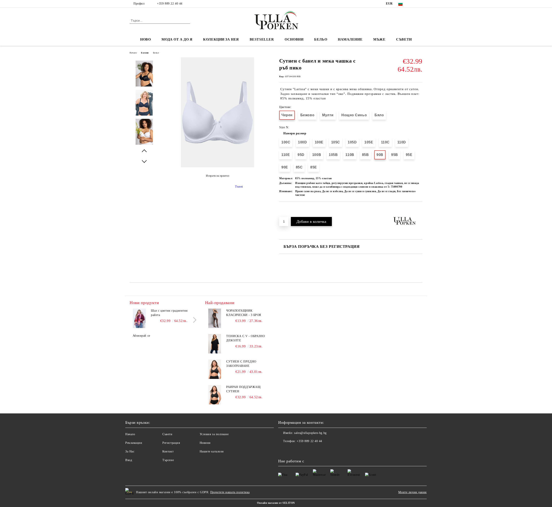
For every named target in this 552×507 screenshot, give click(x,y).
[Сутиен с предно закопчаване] (214, 369)
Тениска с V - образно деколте (245, 338)
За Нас (129, 451)
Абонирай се (141, 335)
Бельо (320, 39)
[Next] (193, 320)
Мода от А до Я (177, 39)
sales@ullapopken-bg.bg (310, 433)
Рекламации (133, 442)
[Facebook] (413, 3)
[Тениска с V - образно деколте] (214, 343)
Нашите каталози (212, 451)
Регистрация (171, 442)
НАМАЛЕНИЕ (350, 39)
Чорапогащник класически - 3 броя (243, 313)
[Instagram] (420, 3)
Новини (205, 442)
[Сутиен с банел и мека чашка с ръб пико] (217, 166)
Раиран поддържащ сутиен (243, 389)
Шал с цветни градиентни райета (169, 313)
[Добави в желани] (287, 209)
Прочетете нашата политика (230, 492)
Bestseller (262, 39)
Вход (128, 460)
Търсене (168, 460)
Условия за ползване (214, 434)
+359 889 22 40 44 (169, 3)
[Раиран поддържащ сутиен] (214, 394)
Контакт (168, 451)
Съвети (404, 39)
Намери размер (294, 133)
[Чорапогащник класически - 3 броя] (214, 318)
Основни (294, 39)
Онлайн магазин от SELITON (276, 502)
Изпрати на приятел (217, 175)
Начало (133, 53)
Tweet (239, 186)
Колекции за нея (221, 39)
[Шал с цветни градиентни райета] (139, 318)
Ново (145, 39)
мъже (379, 39)
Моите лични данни (412, 492)
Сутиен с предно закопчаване (241, 363)
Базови (145, 53)
